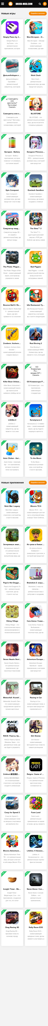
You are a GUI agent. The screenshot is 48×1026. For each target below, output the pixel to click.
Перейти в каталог (38, 13)
